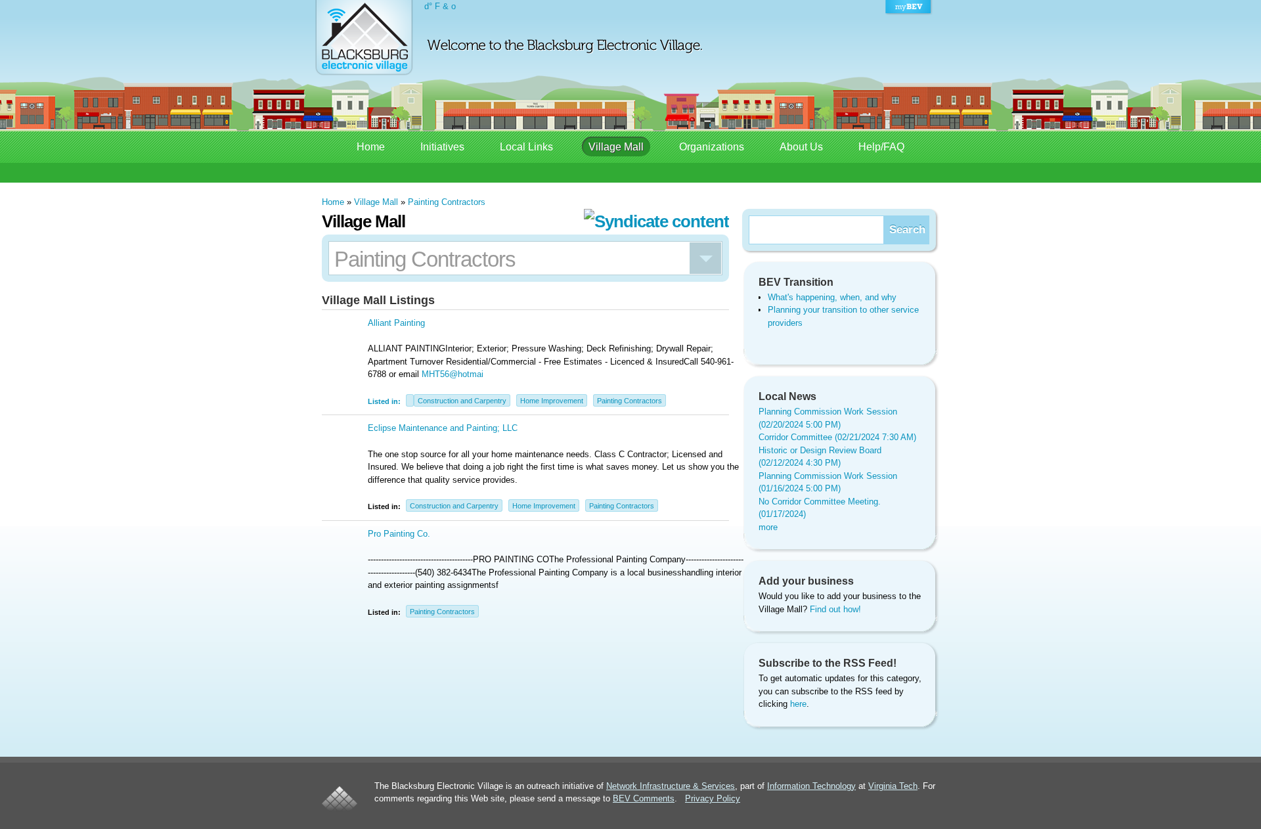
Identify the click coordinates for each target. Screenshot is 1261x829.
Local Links (526, 146)
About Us (801, 146)
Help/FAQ (881, 146)
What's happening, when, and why (832, 297)
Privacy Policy (712, 798)
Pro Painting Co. (399, 534)
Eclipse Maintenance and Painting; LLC (443, 428)
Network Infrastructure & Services (670, 786)
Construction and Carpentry (462, 401)
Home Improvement (551, 401)
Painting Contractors (446, 202)
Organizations (711, 146)
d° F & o (440, 6)
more (768, 527)
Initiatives (442, 146)
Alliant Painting (396, 323)
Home (371, 146)
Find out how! (835, 609)
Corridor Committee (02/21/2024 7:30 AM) (837, 437)
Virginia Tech (893, 786)
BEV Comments (644, 798)
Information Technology (811, 786)
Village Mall (616, 146)
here (798, 704)
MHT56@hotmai (452, 374)
